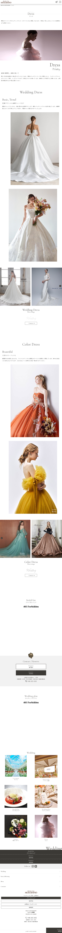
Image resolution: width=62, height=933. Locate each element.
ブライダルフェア (31, 852)
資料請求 (31, 666)
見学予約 (31, 672)
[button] (2, 286)
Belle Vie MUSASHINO (5, 5)
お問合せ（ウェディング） (31, 904)
